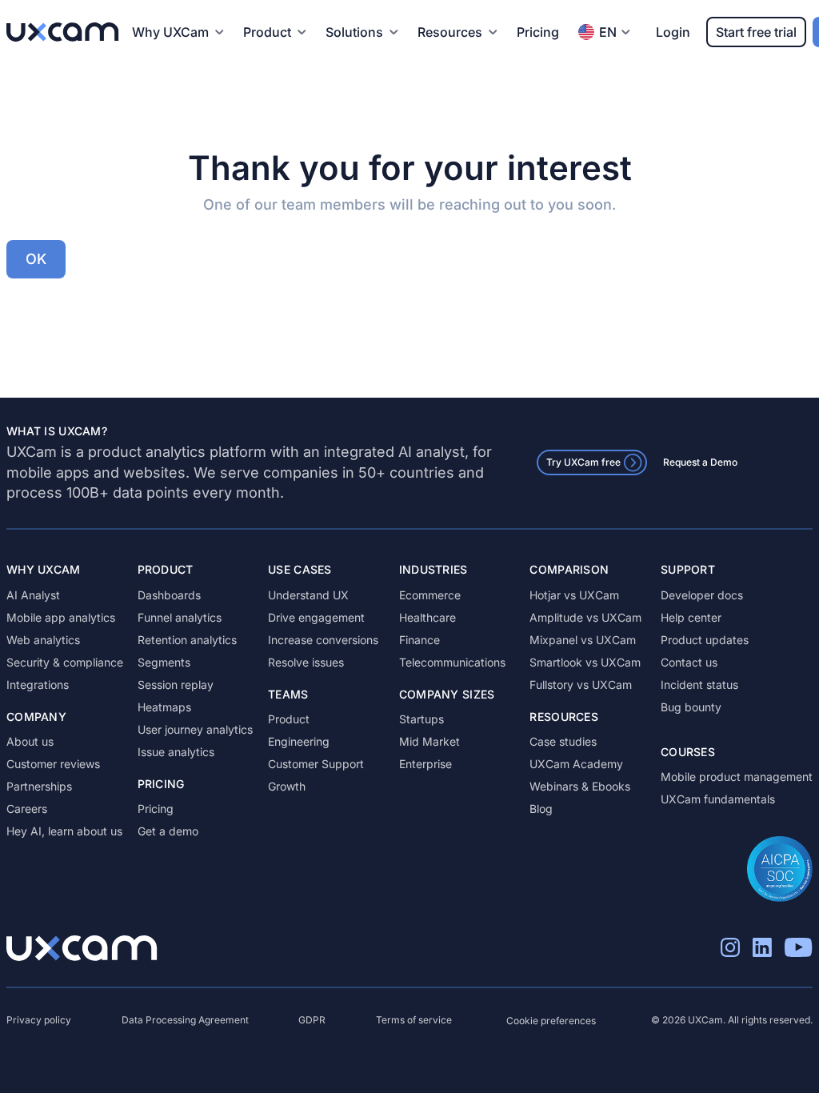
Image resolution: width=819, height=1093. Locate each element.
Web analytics (43, 640)
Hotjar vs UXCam (574, 595)
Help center (691, 617)
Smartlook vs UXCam (585, 662)
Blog (541, 808)
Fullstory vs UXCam (580, 684)
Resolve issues (306, 662)
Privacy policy (38, 1020)
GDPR (312, 1020)
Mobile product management (737, 776)
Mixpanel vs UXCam (582, 640)
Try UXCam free (583, 462)
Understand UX (308, 595)
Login (673, 32)
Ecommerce (430, 595)
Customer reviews (53, 764)
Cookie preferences (551, 1021)
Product (289, 719)
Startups (421, 719)
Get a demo (168, 831)
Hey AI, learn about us (64, 831)
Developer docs (702, 595)
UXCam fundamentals (718, 799)
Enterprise (425, 764)
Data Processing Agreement (185, 1020)
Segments (164, 662)
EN (608, 32)
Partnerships (39, 786)
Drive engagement (316, 617)
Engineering (299, 741)
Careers (26, 808)
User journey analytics (195, 729)
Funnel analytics (180, 617)
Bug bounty (691, 707)
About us (30, 741)
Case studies (563, 741)
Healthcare (427, 617)
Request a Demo (700, 462)
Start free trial (756, 32)
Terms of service (414, 1020)
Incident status (699, 684)
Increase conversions (323, 640)
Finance (419, 640)
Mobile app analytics (60, 617)
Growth (287, 786)
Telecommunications (452, 662)
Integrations (37, 684)
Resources (449, 32)
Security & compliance (64, 662)
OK (36, 258)
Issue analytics (176, 752)
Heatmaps (164, 707)
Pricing (538, 32)
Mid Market (429, 741)
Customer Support (316, 764)
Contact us (689, 662)
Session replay (176, 684)
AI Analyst (33, 595)
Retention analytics (187, 640)
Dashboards (169, 595)
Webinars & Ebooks (579, 786)
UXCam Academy (576, 764)
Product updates (705, 640)
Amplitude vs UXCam (585, 617)
